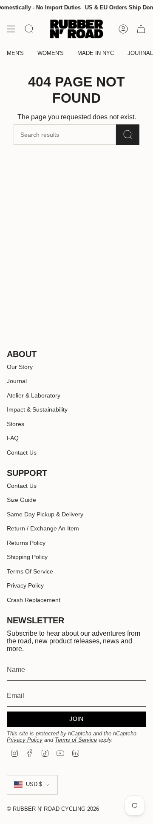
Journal (17, 380)
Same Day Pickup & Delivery (45, 514)
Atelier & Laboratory (33, 395)
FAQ (13, 438)
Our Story (20, 366)
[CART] (141, 29)
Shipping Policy (27, 556)
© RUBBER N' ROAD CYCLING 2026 (53, 809)
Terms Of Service (30, 571)
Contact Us (22, 452)
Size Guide (21, 499)
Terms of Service (76, 740)
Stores (15, 424)
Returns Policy (26, 542)
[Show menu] (11, 29)
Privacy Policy (25, 585)
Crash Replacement (33, 599)
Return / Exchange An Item (43, 528)
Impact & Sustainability (37, 409)
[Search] (127, 134)
